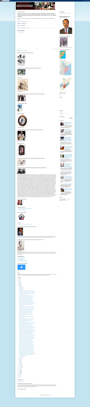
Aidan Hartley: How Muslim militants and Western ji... (26, 316)
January (20, 367)
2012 (19, 368)
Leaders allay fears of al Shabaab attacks (67, 171)
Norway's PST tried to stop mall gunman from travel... (26, 295)
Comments (62, 113)
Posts (61, 112)
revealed (26, 21)
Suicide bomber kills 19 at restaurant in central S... (26, 314)
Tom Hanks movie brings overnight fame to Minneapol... (27, 337)
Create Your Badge (68, 13)
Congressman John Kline (21, 257)
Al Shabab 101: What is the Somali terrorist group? (26, 309)
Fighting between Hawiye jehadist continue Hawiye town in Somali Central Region (68, 189)
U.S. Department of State (21, 209)
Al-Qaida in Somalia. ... (21, 381)
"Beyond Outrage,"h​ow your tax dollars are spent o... (26, 299)
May (19, 362)
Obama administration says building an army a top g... (26, 347)
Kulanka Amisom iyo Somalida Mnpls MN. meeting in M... (27, 344)
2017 (19, 281)
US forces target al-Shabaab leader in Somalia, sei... (26, 349)
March (20, 364)
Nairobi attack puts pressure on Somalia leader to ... (26, 326)
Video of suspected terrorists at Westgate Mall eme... (26, 354)
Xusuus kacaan (21, 305)
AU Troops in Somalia (22, 315)
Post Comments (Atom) (24, 50)
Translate (66, 200)
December (20, 287)
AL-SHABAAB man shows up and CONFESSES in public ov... (27, 353)
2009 (19, 372)
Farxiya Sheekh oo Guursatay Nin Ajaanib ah (25, 311)
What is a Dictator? (21, 317)
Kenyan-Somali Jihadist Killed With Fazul (66, 183)
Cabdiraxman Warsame (63, 13)
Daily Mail (18, 19)
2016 (19, 282)
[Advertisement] (37, 40)
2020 (19, 280)
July (19, 359)
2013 (19, 286)
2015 (19, 283)
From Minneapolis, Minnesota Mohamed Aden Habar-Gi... (27, 322)
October (20, 289)
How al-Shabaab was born (23, 355)
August (20, 358)
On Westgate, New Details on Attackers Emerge (25, 320)
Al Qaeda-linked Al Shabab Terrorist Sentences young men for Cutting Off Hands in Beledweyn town (69, 147)
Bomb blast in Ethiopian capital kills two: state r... (26, 328)
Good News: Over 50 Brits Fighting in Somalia (25, 300)
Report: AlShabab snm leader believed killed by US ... (26, 352)
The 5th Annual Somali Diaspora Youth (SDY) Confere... (27, 331)
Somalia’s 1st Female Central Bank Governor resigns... (26, 290)
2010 (19, 371)
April (20, 363)
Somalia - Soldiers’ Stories (22, 294)
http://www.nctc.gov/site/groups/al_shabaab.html (25, 224)
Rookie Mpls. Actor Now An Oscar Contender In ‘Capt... (26, 338)
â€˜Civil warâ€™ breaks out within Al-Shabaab (25, 298)
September (20, 357)
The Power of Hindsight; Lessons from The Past (25, 304)
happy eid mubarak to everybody (23, 321)
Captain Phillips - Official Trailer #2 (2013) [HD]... (26, 332)
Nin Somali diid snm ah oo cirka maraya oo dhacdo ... (26, 336)
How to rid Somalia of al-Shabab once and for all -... (26, 325)
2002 (19, 377)
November (20, 288)
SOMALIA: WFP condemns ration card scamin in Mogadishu (27, 327)
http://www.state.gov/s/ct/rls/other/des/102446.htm (25, 208)
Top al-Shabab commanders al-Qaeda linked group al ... (27, 293)
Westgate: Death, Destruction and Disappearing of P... (26, 348)
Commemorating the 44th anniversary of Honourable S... (27, 306)
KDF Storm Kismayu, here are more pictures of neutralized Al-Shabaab (68, 130)
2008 (19, 373)
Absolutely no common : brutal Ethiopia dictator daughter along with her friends (68, 123)
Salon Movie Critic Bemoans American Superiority (26, 342)
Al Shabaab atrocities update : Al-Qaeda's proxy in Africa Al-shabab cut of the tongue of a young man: (69, 177)
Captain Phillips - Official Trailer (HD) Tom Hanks (26, 333)
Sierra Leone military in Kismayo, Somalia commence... (27, 310)
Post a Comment (21, 32)
